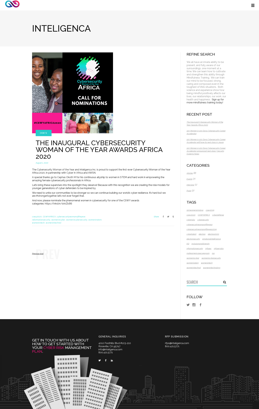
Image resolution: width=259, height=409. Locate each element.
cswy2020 (37, 217)
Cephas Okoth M (66, 177)
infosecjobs (219, 248)
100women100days (195, 210)
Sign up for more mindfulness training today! (205, 101)
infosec (208, 248)
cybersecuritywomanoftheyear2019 (202, 229)
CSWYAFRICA (49, 217)
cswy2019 (210, 210)
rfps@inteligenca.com (177, 343)
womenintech (38, 223)
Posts (189, 191)
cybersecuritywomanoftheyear (71, 217)
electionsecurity (193, 239)
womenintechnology (211, 268)
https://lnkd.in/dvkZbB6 (58, 203)
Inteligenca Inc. (88, 169)
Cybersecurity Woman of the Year (55, 169)
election (202, 234)
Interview (190, 185)
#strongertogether (46, 195)
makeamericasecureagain (198, 253)
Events (189, 179)
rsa (213, 253)
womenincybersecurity (76, 220)
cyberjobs (191, 220)
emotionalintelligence (211, 239)
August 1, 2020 (42, 163)
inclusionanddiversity (201, 244)
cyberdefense (218, 215)
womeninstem (94, 220)
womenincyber (58, 220)
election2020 (213, 234)
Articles (190, 173)
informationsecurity (41, 220)
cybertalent (191, 234)
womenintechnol (53, 223)
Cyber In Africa (75, 172)
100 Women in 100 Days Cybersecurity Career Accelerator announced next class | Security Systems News (206, 151)
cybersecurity (203, 220)
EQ (188, 244)
